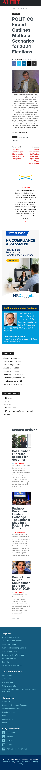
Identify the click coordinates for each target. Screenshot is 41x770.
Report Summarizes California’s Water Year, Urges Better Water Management (34, 156)
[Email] (29, 63)
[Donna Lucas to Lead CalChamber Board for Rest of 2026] (21, 567)
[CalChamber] (25, 177)
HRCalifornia (7, 404)
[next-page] (17, 618)
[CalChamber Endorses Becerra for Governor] (21, 441)
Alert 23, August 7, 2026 (11, 365)
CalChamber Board (23, 137)
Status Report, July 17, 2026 (13, 374)
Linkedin (9, 737)
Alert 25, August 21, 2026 (12, 358)
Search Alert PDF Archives (12, 384)
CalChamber (22, 9)
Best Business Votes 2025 (12, 381)
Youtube (9, 745)
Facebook (10, 733)
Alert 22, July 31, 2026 (11, 368)
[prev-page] (13, 618)
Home (14, 9)
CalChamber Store (9, 408)
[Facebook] (14, 63)
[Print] (34, 63)
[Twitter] (19, 63)
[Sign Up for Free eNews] (3, 749)
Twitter (9, 741)
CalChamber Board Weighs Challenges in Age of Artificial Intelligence (18, 154)
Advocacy (6, 401)
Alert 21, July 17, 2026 (11, 371)
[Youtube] (3, 744)
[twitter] (25, 221)
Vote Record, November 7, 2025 (14, 378)
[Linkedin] (24, 63)
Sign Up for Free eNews (16, 749)
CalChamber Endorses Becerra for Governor (21, 455)
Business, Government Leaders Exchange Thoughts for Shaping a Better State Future (21, 518)
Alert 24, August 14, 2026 (12, 361)
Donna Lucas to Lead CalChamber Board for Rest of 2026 (21, 583)
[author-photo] (13, 463)
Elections (15, 140)
